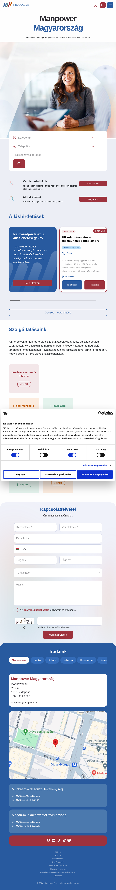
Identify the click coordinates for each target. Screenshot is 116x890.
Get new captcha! (24, 627)
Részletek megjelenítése (95, 465)
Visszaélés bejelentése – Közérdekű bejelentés (58, 872)
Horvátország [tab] (86, 660)
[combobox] (18, 549)
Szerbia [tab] (37, 660)
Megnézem (93, 199)
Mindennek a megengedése (94, 474)
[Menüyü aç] (110, 5)
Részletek (95, 285)
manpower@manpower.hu (24, 702)
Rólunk (58, 855)
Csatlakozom (93, 183)
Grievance (58, 876)
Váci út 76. (17, 688)
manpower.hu (19, 683)
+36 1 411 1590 (20, 696)
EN (102, 5)
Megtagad (21, 474)
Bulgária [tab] (52, 660)
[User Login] (97, 7)
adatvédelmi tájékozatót (36, 610)
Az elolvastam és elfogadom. (48, 610)
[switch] (44, 455)
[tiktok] (57, 841)
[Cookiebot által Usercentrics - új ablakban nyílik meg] (100, 413)
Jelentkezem (32, 283)
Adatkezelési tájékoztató (58, 866)
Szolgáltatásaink (58, 862)
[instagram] (67, 841)
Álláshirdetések (58, 859)
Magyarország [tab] (19, 660)
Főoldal (58, 852)
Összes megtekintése (58, 312)
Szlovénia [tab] (68, 660)
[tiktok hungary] (63, 841)
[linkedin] (52, 841)
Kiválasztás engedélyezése (58, 474)
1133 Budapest (20, 692)
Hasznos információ (58, 869)
